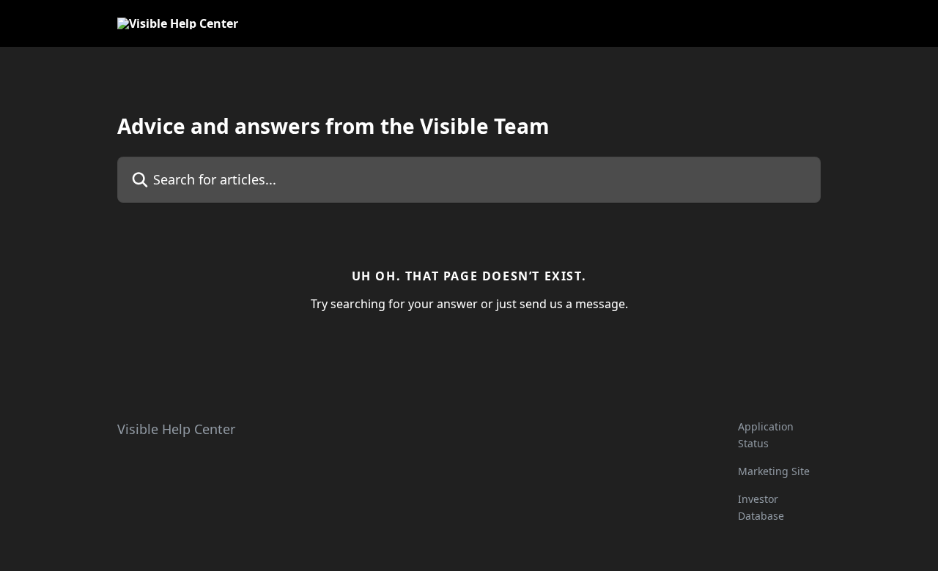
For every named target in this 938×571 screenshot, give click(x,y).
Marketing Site (774, 471)
